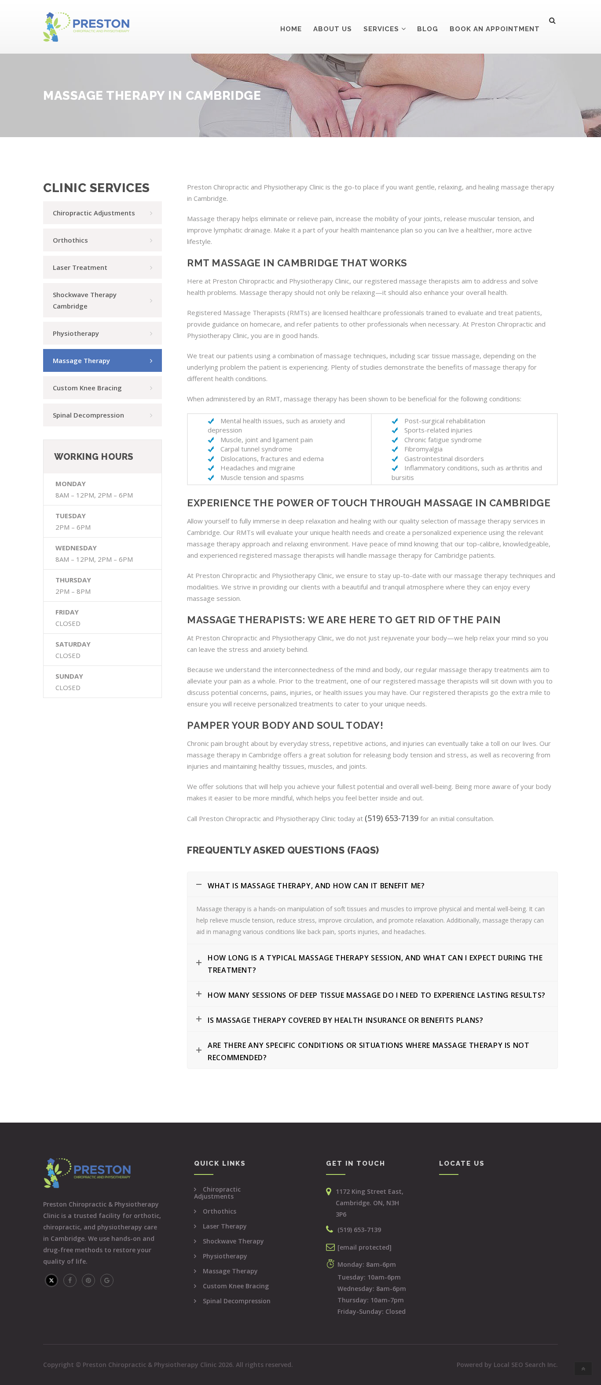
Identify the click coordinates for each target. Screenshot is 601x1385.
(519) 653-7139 (359, 1229)
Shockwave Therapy (233, 1241)
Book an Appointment (495, 29)
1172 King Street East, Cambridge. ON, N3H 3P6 (369, 1202)
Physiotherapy (225, 1256)
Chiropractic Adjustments (217, 1192)
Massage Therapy (230, 1271)
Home (291, 29)
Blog (427, 29)
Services (381, 29)
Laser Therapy (225, 1226)
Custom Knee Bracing (236, 1286)
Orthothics (219, 1211)
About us (332, 29)
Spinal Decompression (237, 1301)
